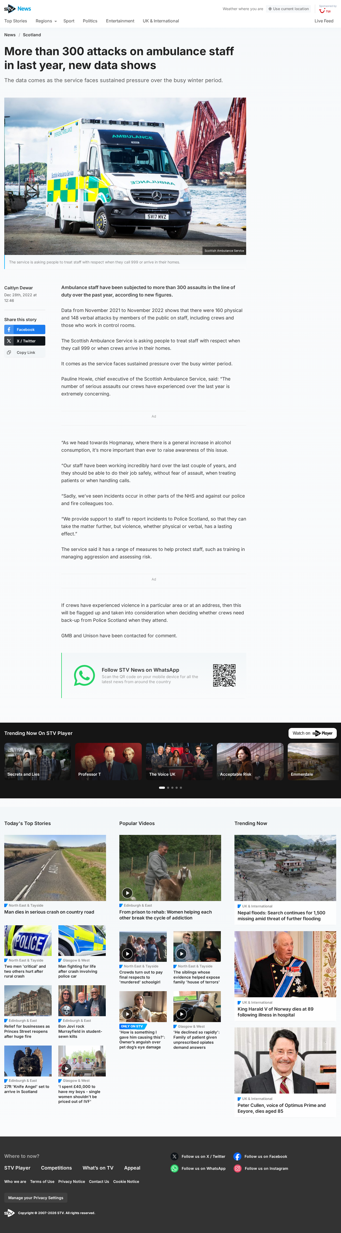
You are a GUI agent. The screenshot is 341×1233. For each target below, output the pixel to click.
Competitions (56, 1168)
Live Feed (324, 20)
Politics (90, 20)
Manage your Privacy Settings (35, 1197)
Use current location (291, 8)
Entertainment (120, 20)
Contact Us (99, 1181)
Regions (44, 20)
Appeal (132, 1168)
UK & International (161, 20)
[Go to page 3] (172, 788)
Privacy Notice (71, 1181)
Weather (230, 8)
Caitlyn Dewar (18, 287)
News (10, 34)
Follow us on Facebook (266, 1156)
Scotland (32, 34)
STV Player (17, 1168)
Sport (68, 20)
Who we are (15, 1181)
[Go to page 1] (162, 788)
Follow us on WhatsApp (204, 1168)
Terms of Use (42, 1181)
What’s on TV (98, 1168)
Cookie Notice (126, 1181)
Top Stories (15, 20)
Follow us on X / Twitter (203, 1156)
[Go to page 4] (177, 788)
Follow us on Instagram (266, 1168)
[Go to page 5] (181, 788)
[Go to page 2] (168, 788)
